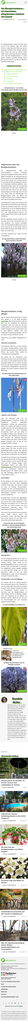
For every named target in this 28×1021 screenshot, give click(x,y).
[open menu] (25, 2)
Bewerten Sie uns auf (11, 1006)
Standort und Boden (11, 74)
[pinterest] (25, 94)
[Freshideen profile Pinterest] (12, 1003)
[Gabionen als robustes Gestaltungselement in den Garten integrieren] (14, 801)
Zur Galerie (22, 129)
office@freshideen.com (10, 977)
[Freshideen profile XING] (24, 1003)
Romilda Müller (9, 19)
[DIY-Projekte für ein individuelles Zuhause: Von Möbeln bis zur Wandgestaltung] (6, 655)
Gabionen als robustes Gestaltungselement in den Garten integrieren (13, 816)
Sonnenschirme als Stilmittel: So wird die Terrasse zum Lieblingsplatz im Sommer (13, 783)
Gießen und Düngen (11, 76)
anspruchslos (4, 321)
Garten (4, 752)
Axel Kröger (8, 787)
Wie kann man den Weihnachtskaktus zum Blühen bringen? (12, 849)
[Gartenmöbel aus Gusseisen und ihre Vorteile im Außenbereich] (14, 899)
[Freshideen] (9, 2)
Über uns (4, 991)
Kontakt (3, 994)
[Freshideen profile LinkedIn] (21, 1003)
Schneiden (9, 78)
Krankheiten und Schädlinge (13, 83)
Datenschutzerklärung (8, 986)
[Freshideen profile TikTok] (9, 1003)
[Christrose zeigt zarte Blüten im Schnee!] (14, 868)
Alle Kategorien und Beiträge (10, 981)
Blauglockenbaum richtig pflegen (13, 71)
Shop (2, 984)
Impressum (4, 989)
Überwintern (9, 81)
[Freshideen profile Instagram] (6, 1003)
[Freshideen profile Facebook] (3, 1003)
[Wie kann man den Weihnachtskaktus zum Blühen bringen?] (14, 834)
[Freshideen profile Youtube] (15, 1003)
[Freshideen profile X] (18, 1003)
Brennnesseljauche (6, 467)
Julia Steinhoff (9, 820)
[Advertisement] (14, 31)
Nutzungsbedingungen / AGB (9, 997)
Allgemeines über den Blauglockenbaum (15, 69)
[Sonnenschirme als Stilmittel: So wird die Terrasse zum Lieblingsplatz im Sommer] (14, 768)
